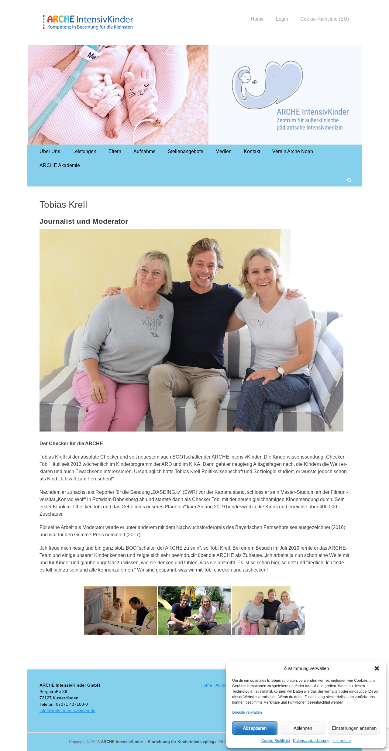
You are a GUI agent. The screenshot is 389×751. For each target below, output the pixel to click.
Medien (223, 151)
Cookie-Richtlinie (275, 741)
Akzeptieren (255, 728)
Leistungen (84, 151)
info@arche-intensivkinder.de (67, 710)
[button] (377, 668)
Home (257, 19)
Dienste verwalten (247, 712)
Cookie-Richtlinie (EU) (324, 19)
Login (282, 19)
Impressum (341, 741)
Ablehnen (303, 728)
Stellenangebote (185, 151)
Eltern (114, 151)
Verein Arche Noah (292, 151)
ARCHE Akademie (60, 165)
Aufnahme (144, 151)
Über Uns (50, 151)
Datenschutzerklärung (311, 741)
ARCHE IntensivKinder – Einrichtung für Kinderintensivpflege (158, 741)
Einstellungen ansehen (354, 728)
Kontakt (252, 151)
